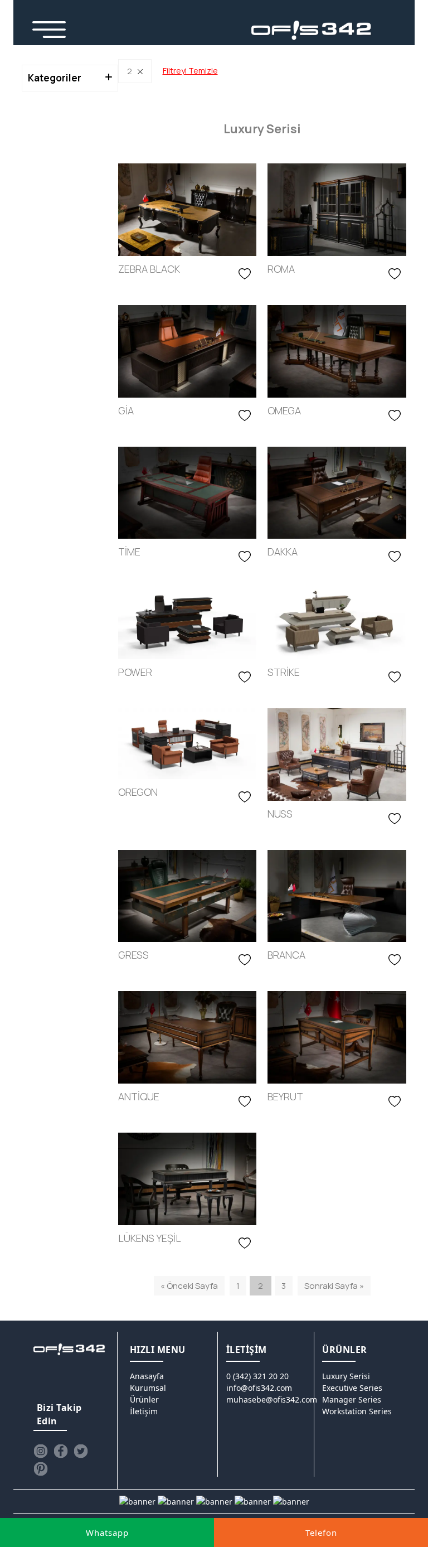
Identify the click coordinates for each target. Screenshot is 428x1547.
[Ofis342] (311, 31)
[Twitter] (80, 1451)
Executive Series (352, 1387)
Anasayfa (147, 1376)
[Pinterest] (40, 1469)
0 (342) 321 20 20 (257, 1376)
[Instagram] (40, 1451)
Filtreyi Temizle (190, 70)
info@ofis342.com (259, 1387)
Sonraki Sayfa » (334, 1286)
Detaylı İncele (118, 288)
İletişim (144, 1411)
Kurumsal (148, 1387)
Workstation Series (357, 1411)
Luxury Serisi (346, 1376)
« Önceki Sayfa (189, 1286)
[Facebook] (60, 1451)
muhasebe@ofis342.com (271, 1399)
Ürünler (144, 1399)
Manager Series (351, 1399)
